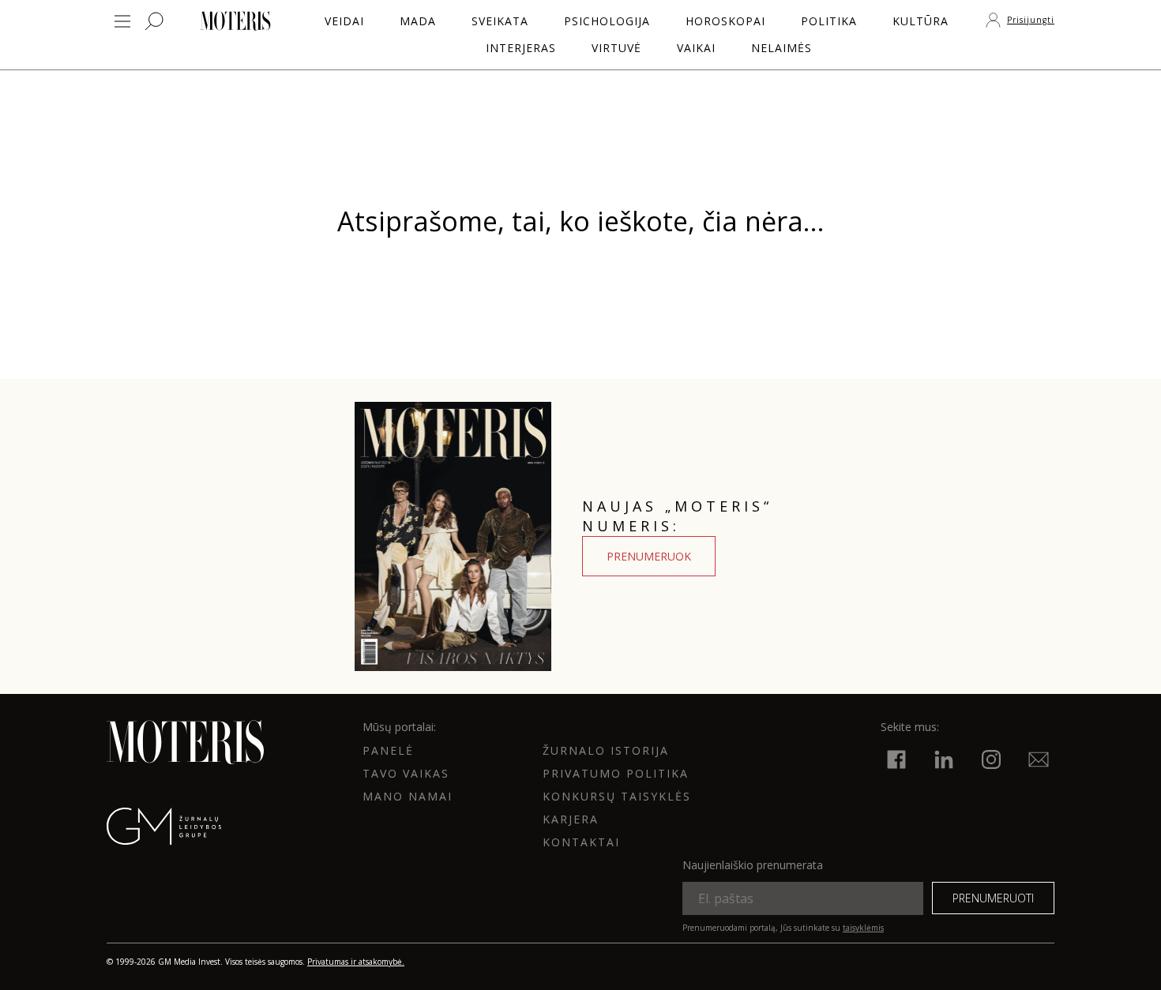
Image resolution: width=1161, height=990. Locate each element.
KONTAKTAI (581, 841)
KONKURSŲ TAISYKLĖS (617, 796)
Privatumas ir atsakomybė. (355, 961)
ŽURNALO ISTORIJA (606, 750)
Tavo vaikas (406, 773)
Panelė (388, 750)
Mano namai (408, 796)
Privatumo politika (616, 773)
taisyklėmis (863, 927)
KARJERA (571, 819)
